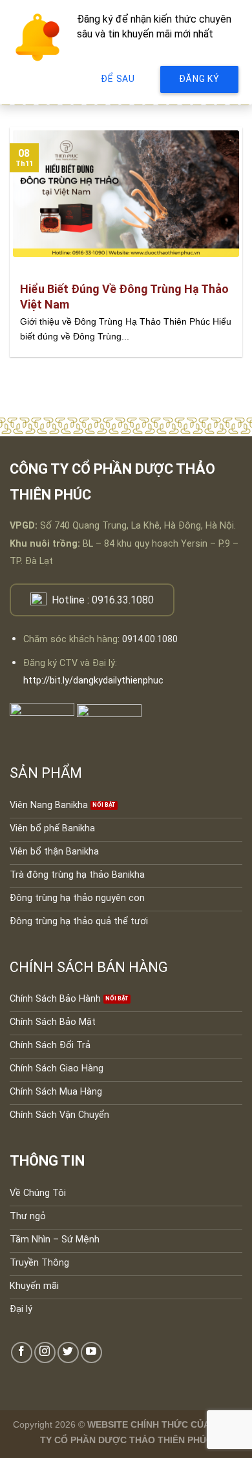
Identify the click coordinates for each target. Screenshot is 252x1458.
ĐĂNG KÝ (199, 79)
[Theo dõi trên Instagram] (45, 1352)
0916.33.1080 (123, 600)
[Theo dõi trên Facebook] (21, 1352)
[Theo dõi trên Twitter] (68, 1352)
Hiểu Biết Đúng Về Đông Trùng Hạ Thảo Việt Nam (124, 296)
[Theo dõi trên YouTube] (91, 1352)
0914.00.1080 (150, 639)
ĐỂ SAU (117, 79)
